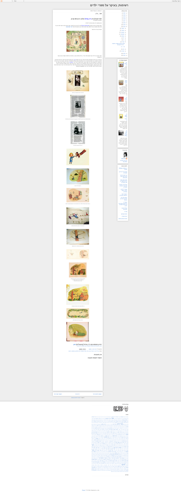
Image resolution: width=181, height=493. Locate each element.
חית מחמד (98, 434)
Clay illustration (105, 466)
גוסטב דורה (114, 425)
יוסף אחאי (101, 437)
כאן (74, 344)
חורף (119, 434)
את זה (120, 422)
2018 (124, 18)
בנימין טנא (125, 424)
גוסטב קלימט (110, 425)
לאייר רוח (120, 441)
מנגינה (98, 443)
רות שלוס (105, 459)
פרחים (113, 455)
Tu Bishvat (98, 470)
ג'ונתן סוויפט (126, 425)
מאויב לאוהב (126, 442)
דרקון (113, 428)
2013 (124, 53)
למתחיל (93, 441)
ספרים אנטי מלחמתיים (112, 451)
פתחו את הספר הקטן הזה (101, 455)
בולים (114, 422)
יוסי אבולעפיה (106, 437)
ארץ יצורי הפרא (124, 422)
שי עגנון (96, 460)
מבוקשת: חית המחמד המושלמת (106, 442)
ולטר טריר (113, 433)
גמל (102, 425)
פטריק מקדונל (83, 351)
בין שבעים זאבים (96, 422)
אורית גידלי (122, 418)
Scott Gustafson (120, 470)
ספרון (103, 450)
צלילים (111, 456)
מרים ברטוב (110, 446)
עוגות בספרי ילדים (126, 81)
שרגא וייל (93, 461)
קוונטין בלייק (126, 458)
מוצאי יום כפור (123, 443)
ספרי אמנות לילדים (97, 450)
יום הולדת (119, 437)
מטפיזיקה (112, 443)
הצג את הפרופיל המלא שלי (123, 161)
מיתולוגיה (103, 443)
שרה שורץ (123, 158)
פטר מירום (108, 454)
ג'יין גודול (93, 351)
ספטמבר (122, 34)
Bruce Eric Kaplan (111, 466)
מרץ (123, 49)
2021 (124, 13)
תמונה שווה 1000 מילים (98, 463)
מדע (87, 351)
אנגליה (127, 421)
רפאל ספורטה (94, 459)
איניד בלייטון (98, 418)
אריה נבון (100, 421)
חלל (94, 434)
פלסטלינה (124, 455)
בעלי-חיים (115, 424)
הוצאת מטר (106, 429)
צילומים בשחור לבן (118, 456)
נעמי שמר (97, 447)
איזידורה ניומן (103, 418)
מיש (106, 443)
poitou (125, 470)
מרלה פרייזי (100, 446)
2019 (124, 17)
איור (112, 418)
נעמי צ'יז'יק (101, 447)
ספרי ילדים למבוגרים (122, 451)
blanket (116, 466)
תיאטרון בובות (107, 463)
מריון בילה (113, 446)
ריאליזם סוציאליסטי (100, 459)
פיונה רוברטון (95, 454)
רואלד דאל (124, 459)
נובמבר (122, 30)
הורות (103, 429)
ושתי (110, 433)
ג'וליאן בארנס (99, 424)
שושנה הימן (105, 460)
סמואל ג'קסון (121, 450)
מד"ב (100, 442)
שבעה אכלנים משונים (113, 460)
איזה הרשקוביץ (108, 418)
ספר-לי (125, 211)
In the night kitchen (105, 467)
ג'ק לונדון (119, 425)
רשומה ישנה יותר (58, 394)
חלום (95, 434)
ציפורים (113, 456)
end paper (98, 466)
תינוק (103, 463)
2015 (124, 24)
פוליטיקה (116, 454)
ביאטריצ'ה (100, 422)
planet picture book (123, 218)
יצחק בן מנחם (101, 438)
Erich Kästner (94, 466)
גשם (100, 425)
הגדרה (123, 429)
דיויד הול (127, 428)
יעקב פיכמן (112, 438)
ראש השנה (95, 458)
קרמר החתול (111, 458)
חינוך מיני (102, 434)
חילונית (105, 434)
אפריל (123, 41)
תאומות (120, 463)
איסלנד (94, 418)
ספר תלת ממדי (106, 450)
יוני (123, 39)
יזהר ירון (99, 437)
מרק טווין (97, 446)
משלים (127, 447)
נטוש (112, 447)
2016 (124, 22)
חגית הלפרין (124, 434)
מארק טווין (113, 442)
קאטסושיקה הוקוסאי (100, 456)
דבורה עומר (95, 425)
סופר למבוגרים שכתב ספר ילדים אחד (108, 448)
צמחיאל (108, 456)
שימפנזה (73, 351)
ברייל (107, 424)
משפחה (119, 447)
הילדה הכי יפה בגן (116, 430)
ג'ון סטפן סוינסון (94, 424)
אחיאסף (119, 418)
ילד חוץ (127, 438)
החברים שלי (126, 430)
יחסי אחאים (95, 437)
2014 (124, 26)
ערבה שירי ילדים (123, 454)
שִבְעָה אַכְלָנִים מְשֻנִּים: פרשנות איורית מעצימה (118, 44)
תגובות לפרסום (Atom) (75, 397)
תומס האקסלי (117, 463)
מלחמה (100, 443)
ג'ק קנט (117, 425)
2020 (124, 15)
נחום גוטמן (116, 447)
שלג (113, 461)
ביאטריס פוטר (104, 422)
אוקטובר (122, 32)
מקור (93, 445)
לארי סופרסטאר (69, 26)
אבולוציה (121, 416)
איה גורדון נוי (116, 418)
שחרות (98, 460)
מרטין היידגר (122, 446)
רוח (118, 459)
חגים (127, 434)
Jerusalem (94, 467)
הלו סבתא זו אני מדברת (97, 430)
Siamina (109, 470)
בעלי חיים (97, 351)
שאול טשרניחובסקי (124, 460)
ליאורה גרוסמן (98, 441)
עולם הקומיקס (124, 214)
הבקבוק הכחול (102, 428)
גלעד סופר (106, 425)
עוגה (96, 451)
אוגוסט (122, 36)
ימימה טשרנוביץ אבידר (121, 438)
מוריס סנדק (118, 443)
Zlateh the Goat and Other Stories (116, 471)
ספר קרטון (111, 450)
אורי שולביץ (94, 416)
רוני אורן (117, 459)
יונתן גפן (110, 437)
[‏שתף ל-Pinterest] (79, 349)
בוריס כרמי (111, 422)
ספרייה (117, 451)
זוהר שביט (99, 433)
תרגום (70, 351)
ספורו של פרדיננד (116, 450)
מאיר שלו (117, 442)
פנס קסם (120, 455)
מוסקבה (127, 443)
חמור (92, 434)
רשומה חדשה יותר (97, 394)
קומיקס (123, 458)
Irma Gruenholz (98, 467)
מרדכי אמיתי (126, 446)
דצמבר (122, 28)
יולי (123, 38)
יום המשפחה (125, 63)
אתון (118, 422)
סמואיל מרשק (126, 450)
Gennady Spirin (119, 467)
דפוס (115, 428)
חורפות (117, 434)
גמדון (103, 425)
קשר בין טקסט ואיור (103, 458)
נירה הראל (105, 447)
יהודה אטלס (123, 437)
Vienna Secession (125, 471)
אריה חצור (103, 421)
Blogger (83, 490)
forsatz (127, 467)
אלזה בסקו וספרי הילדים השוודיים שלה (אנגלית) (123, 181)
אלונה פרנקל (124, 419)
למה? (95, 441)
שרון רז (127, 463)
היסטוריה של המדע (107, 430)
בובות (116, 422)
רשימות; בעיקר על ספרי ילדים (109, 5)
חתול (116, 436)
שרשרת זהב (124, 463)
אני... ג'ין (123, 46)
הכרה (102, 430)
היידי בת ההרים (121, 430)
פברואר (122, 51)
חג (92, 433)
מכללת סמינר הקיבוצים (124, 209)
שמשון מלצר (97, 461)
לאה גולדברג (124, 441)
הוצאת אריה (110, 429)
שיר (125, 461)
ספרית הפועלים (105, 451)
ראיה (97, 458)
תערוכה (127, 464)
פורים (111, 454)
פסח (118, 455)
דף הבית (77, 394)
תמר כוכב (93, 463)
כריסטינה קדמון (97, 439)
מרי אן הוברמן (117, 446)
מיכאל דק (108, 443)
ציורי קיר (123, 456)
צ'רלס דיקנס (93, 455)
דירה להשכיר (122, 428)
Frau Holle (123, 467)
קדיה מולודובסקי (94, 456)
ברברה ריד (111, 424)
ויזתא (122, 433)
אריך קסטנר (96, 421)
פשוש (106, 455)
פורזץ (113, 454)
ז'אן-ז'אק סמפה (106, 433)
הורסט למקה (100, 429)
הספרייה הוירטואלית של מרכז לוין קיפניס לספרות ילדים (123, 204)
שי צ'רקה (93, 460)
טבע (90, 351)
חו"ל (121, 434)
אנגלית (124, 421)
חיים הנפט (114, 434)
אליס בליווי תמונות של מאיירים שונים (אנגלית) (123, 186)
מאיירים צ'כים (121, 442)
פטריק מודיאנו (104, 454)
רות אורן (112, 459)
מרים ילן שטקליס (104, 446)
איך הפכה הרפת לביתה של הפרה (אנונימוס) (123, 176)
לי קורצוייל (103, 441)
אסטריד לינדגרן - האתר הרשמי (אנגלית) (123, 190)
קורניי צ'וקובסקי (118, 458)
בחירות (108, 422)
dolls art (101, 466)
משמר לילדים (124, 447)
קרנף (107, 458)
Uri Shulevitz (94, 470)
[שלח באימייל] (85, 349)
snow (107, 470)
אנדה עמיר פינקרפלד (119, 421)
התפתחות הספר (125, 433)
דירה (124, 428)
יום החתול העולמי (115, 437)
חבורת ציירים (95, 433)
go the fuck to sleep (112, 467)
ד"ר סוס (98, 425)
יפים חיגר (109, 438)
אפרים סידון (107, 421)
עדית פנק (99, 451)
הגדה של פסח (97, 428)
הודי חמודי (120, 429)
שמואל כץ (103, 461)
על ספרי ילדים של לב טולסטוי (125, 133)
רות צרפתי (109, 459)
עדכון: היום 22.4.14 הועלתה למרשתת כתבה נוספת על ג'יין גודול (89, 346)
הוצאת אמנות (115, 429)
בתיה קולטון (103, 424)
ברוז (108, 424)
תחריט (110, 463)
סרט (101, 451)
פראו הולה (116, 455)
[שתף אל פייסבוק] (81, 349)
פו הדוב (119, 454)
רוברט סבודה (124, 216)
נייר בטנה (109, 447)
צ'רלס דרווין (126, 456)
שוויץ (108, 460)
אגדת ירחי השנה (115, 416)
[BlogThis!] (83, 349)
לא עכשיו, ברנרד (126, 98)
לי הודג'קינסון (107, 441)
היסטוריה (111, 430)
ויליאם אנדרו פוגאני (118, 433)
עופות (95, 451)
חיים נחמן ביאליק (109, 434)
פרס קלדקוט (77, 351)
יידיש (92, 437)
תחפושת (113, 463)
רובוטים (121, 459)
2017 (124, 20)
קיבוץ (114, 458)
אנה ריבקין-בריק (112, 421)
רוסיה (115, 459)
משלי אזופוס (93, 446)
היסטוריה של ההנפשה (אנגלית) (123, 194)
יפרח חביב (105, 438)
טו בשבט (107, 436)
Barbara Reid (122, 466)
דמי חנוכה (118, 428)
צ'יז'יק (96, 455)
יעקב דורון (116, 438)
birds (118, 466)
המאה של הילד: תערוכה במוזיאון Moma (123, 198)
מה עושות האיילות (94, 442)
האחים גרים (110, 428)
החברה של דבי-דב (94, 429)
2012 (124, 55)
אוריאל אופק (126, 418)
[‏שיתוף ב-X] (82, 349)
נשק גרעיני (93, 447)
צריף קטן (105, 456)
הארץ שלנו (106, 428)
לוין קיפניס (111, 441)
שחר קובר (101, 460)
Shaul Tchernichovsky (114, 470)
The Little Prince (103, 470)
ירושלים (97, 438)
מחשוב (115, 443)
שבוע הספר (119, 460)
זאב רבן (103, 433)
